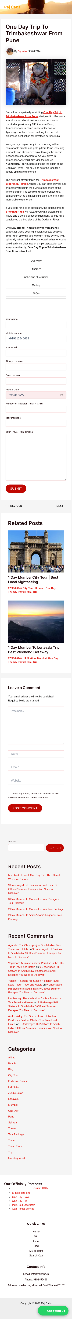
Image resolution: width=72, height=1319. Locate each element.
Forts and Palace (18, 1081)
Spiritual (12, 1122)
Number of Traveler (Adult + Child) (25, 403)
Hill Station (29, 658)
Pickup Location (14, 361)
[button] (53, 1310)
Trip (35, 591)
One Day (51, 588)
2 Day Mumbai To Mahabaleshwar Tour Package (36, 909)
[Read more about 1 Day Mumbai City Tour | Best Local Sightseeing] (36, 551)
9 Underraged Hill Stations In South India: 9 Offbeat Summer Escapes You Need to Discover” (32, 889)
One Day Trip (19, 1200)
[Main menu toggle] (64, 7)
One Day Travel (21, 1196)
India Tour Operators (23, 1204)
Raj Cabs (12, 7)
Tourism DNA (40, 1188)
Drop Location (13, 375)
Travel (11, 1140)
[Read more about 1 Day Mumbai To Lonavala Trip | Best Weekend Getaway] (36, 621)
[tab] (36, 261)
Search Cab (36, 1255)
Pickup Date (12, 389)
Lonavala (13, 1098)
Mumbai (39, 588)
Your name (12, 319)
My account (36, 1250)
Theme (12, 591)
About (36, 1241)
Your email (11, 347)
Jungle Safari (15, 1092)
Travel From (24, 591)
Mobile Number (14, 333)
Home (36, 1231)
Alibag (11, 1057)
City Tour (28, 588)
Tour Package (13, 417)
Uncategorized (16, 1158)
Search (12, 841)
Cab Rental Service (23, 1208)
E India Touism (21, 1192)
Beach (12, 1063)
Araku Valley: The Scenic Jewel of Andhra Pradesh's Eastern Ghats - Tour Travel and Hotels (32, 1020)
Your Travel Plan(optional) (20, 431)
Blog (10, 1069)
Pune (11, 1116)
